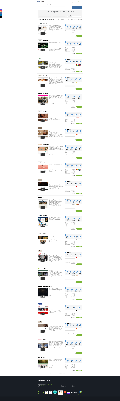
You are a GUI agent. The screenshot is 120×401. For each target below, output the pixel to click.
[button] (77, 7)
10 (71, 19)
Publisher (47, 1)
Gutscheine (56, 4)
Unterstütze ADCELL (63, 386)
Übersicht (48, 4)
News (61, 381)
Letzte (81, 19)
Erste (59, 19)
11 (72, 19)
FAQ (72, 385)
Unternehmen (74, 381)
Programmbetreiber (52, 1)
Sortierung (54, 15)
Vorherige (62, 19)
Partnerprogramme (61, 1)
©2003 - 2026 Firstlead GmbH (60, 398)
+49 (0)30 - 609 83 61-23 (48, 384)
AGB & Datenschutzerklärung (76, 384)
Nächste (78, 19)
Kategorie (40, 15)
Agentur (57, 1)
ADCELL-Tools (66, 1)
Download (62, 384)
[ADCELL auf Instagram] (1, 10)
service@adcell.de (43, 386)
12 (74, 19)
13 (75, 19)
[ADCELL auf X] (1, 17)
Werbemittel (52, 4)
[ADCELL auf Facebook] (1, 13)
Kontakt (70, 1)
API (61, 385)
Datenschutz (73, 386)
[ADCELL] (60, 392)
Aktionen (61, 4)
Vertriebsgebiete (70, 15)
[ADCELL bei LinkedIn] (1, 15)
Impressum (73, 387)
